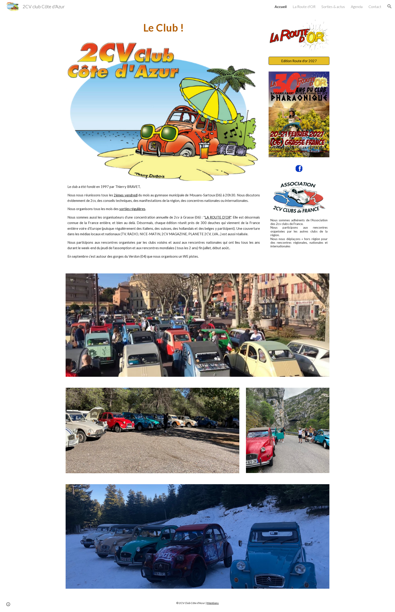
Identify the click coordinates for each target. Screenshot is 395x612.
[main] (164, 27)
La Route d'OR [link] (304, 6)
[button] (389, 6)
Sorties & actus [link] (333, 6)
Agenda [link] (357, 6)
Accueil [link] (281, 6)
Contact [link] (374, 6)
